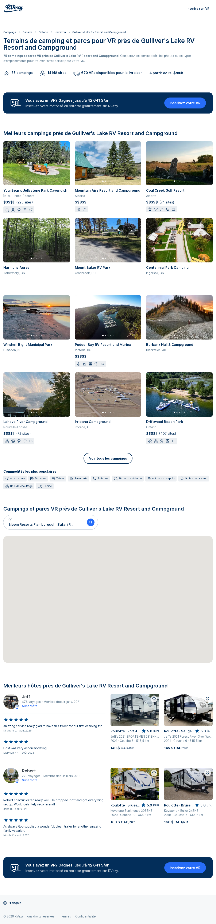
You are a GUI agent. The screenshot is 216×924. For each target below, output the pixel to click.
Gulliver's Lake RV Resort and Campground (99, 32)
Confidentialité (85, 916)
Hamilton (60, 32)
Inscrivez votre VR (185, 103)
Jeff (26, 696)
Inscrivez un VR (198, 8)
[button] (43, 522)
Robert (29, 770)
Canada (27, 32)
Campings (9, 32)
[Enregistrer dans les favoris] (154, 698)
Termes (65, 916)
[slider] (16, 719)
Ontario (43, 32)
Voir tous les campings (108, 458)
